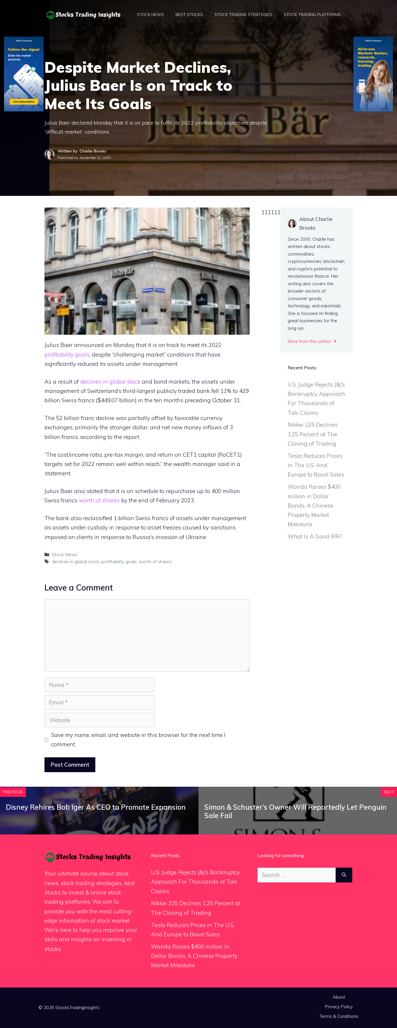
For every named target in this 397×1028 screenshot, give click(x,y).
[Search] (344, 875)
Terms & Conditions (338, 1016)
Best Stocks (189, 14)
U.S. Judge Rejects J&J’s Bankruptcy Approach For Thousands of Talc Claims (195, 882)
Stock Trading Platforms (312, 14)
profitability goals (67, 354)
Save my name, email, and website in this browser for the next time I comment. (138, 739)
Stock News (150, 14)
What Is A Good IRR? (315, 536)
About (339, 997)
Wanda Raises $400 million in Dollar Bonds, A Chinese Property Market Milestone (314, 505)
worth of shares (99, 500)
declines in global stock (110, 381)
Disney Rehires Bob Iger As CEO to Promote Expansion (96, 807)
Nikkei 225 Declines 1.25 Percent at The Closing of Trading (313, 434)
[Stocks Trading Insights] (83, 14)
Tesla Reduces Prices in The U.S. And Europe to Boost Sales (316, 465)
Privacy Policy (339, 1006)
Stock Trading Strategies (243, 14)
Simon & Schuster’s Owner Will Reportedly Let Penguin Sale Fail (295, 811)
